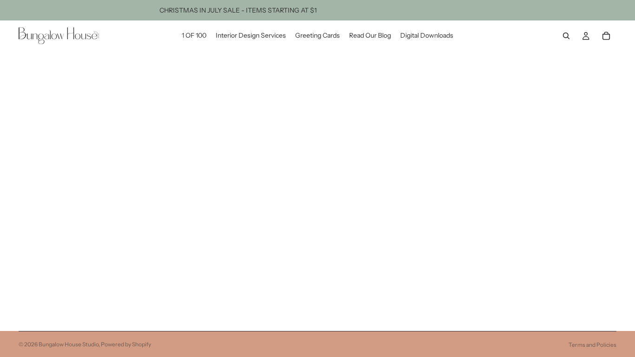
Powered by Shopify (126, 344)
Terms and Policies (592, 344)
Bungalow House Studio (69, 344)
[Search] (566, 36)
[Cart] (606, 36)
